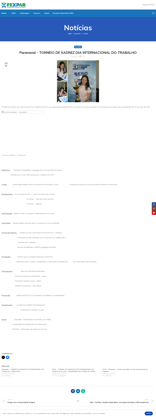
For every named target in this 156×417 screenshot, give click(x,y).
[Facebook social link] (73, 391)
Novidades (77, 33)
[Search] (153, 13)
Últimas (85, 33)
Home (70, 33)
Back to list (78, 401)
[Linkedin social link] (78, 391)
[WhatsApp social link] (83, 391)
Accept (148, 413)
